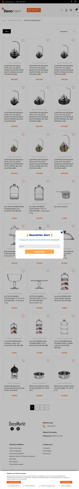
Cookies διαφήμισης (66, 486)
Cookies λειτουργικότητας (48, 486)
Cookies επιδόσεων (30, 486)
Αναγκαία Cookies (14, 486)
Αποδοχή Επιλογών (14, 482)
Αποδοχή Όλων (66, 482)
